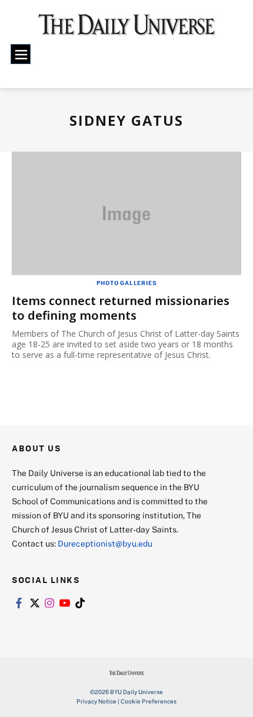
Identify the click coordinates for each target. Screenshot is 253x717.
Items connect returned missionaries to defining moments (120, 308)
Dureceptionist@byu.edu (105, 543)
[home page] (126, 29)
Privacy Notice (96, 701)
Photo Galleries (126, 282)
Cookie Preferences (149, 701)
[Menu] (21, 54)
